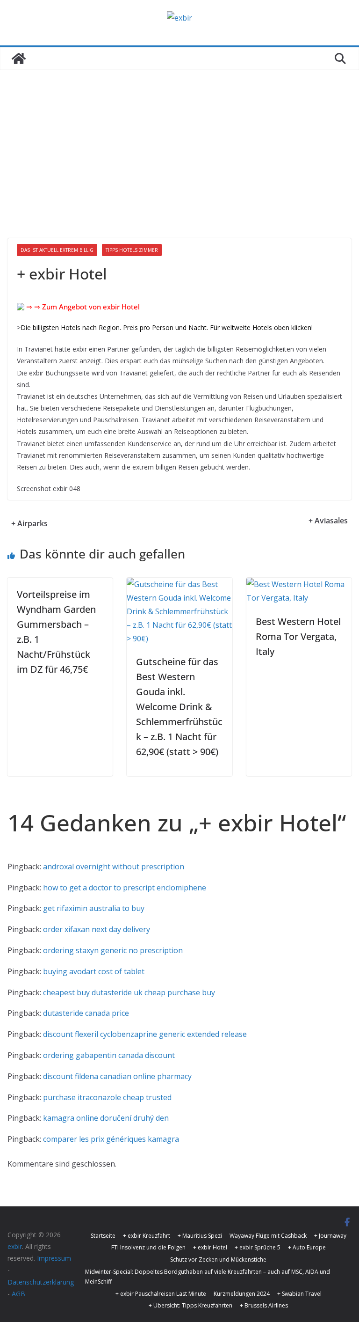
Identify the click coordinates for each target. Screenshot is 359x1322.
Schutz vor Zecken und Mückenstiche (218, 1259)
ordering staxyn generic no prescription (113, 950)
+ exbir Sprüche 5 (257, 1247)
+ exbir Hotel (210, 1247)
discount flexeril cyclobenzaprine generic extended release (145, 1034)
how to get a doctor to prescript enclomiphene (124, 887)
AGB (18, 1293)
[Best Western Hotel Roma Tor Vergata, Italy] (299, 584)
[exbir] (18, 58)
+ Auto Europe (307, 1247)
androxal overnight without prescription (113, 866)
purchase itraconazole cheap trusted (107, 1097)
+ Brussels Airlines (264, 1305)
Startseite (103, 1236)
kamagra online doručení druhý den (106, 1118)
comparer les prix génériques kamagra (111, 1139)
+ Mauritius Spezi (200, 1236)
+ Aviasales (328, 520)
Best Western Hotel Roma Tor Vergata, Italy (298, 636)
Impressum (54, 1258)
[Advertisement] (179, 140)
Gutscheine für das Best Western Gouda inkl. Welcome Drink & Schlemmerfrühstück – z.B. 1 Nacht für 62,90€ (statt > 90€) (179, 706)
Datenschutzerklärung (40, 1282)
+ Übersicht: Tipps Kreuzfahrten (190, 1305)
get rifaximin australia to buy (93, 908)
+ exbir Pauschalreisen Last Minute (160, 1294)
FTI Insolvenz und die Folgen (148, 1247)
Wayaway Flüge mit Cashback (268, 1236)
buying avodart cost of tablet (93, 971)
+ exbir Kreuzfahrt (146, 1236)
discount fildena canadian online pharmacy (117, 1076)
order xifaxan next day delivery (96, 929)
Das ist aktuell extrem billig (57, 250)
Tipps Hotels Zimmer (132, 250)
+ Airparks (29, 523)
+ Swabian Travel (299, 1294)
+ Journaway (330, 1236)
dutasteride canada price (86, 1013)
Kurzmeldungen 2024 (242, 1294)
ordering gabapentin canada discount (109, 1055)
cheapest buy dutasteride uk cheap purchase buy (129, 992)
